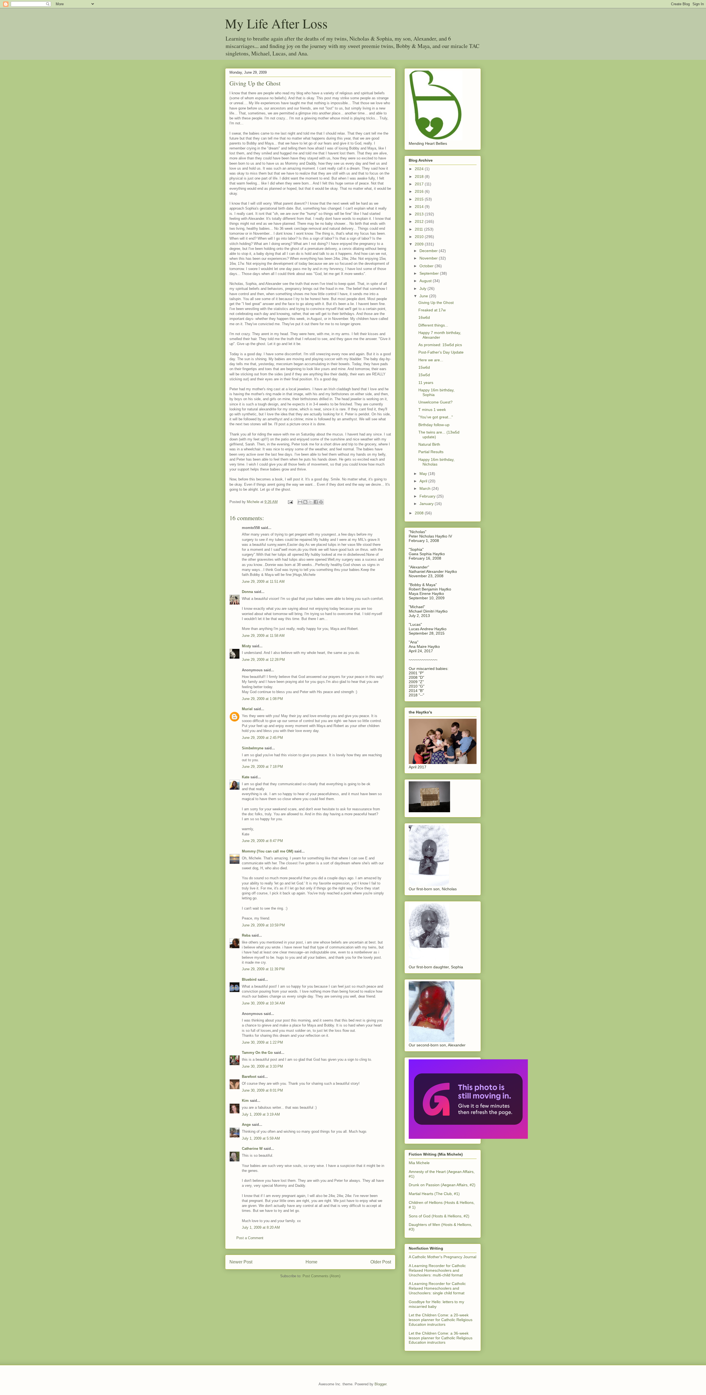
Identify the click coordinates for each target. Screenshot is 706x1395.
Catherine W (252, 1149)
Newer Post (240, 1262)
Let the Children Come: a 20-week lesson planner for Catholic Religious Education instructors (440, 1320)
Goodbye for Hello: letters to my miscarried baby (436, 1304)
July (423, 288)
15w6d (424, 367)
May (423, 473)
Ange (246, 1125)
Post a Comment (249, 1238)
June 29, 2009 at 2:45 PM (262, 738)
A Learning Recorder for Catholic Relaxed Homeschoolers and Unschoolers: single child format (437, 1288)
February (428, 496)
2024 (420, 169)
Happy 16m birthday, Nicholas (436, 461)
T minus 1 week (432, 409)
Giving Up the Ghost (436, 302)
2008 (420, 513)
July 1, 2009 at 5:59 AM (261, 1138)
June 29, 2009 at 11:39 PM (263, 969)
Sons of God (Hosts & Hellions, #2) (439, 1216)
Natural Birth (429, 444)
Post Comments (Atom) (321, 1276)
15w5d (424, 375)
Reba (246, 935)
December (429, 250)
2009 (420, 244)
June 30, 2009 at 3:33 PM (262, 1066)
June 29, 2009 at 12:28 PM (263, 660)
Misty (246, 646)
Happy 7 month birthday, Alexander (439, 335)
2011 (419, 229)
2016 (420, 191)
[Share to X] (310, 502)
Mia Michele (419, 1163)
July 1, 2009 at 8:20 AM (261, 1227)
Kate (245, 777)
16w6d (424, 317)
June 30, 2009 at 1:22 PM (262, 1042)
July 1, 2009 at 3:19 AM (261, 1114)
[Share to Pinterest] (321, 502)
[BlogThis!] (305, 502)
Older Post (380, 1262)
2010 (420, 236)
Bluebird (249, 979)
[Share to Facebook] (316, 502)
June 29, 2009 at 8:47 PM (262, 841)
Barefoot (249, 1077)
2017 (420, 184)
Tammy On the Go (257, 1053)
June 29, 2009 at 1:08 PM (262, 699)
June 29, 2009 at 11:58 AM (263, 636)
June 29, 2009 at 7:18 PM (262, 767)
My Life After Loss (276, 23)
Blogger (380, 1384)
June (424, 296)
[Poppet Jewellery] (468, 1137)
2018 (420, 176)
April (423, 481)
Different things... (433, 325)
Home (311, 1262)
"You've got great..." (435, 417)
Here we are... (430, 360)
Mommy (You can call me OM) (267, 851)
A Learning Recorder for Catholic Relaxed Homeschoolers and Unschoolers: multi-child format (437, 1270)
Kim (245, 1101)
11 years (425, 382)
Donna (247, 592)
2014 (420, 206)
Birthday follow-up (434, 425)
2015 (420, 199)
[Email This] (300, 502)
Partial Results (430, 452)
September (429, 273)
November (429, 258)
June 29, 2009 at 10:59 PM (263, 925)
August (426, 281)
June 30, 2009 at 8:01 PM (262, 1090)
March (425, 488)
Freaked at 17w (432, 310)
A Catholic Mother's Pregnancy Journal (442, 1257)
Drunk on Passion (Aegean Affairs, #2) (442, 1185)
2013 (420, 214)
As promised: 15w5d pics (440, 345)
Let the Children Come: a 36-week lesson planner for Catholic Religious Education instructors (440, 1338)
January (427, 503)
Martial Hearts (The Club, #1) (434, 1193)
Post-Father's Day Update (441, 352)
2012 (420, 221)
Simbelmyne (252, 748)
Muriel (247, 709)
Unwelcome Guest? (435, 402)
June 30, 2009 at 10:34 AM (263, 1003)
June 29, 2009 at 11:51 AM (263, 581)
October (427, 266)
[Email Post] (290, 502)
